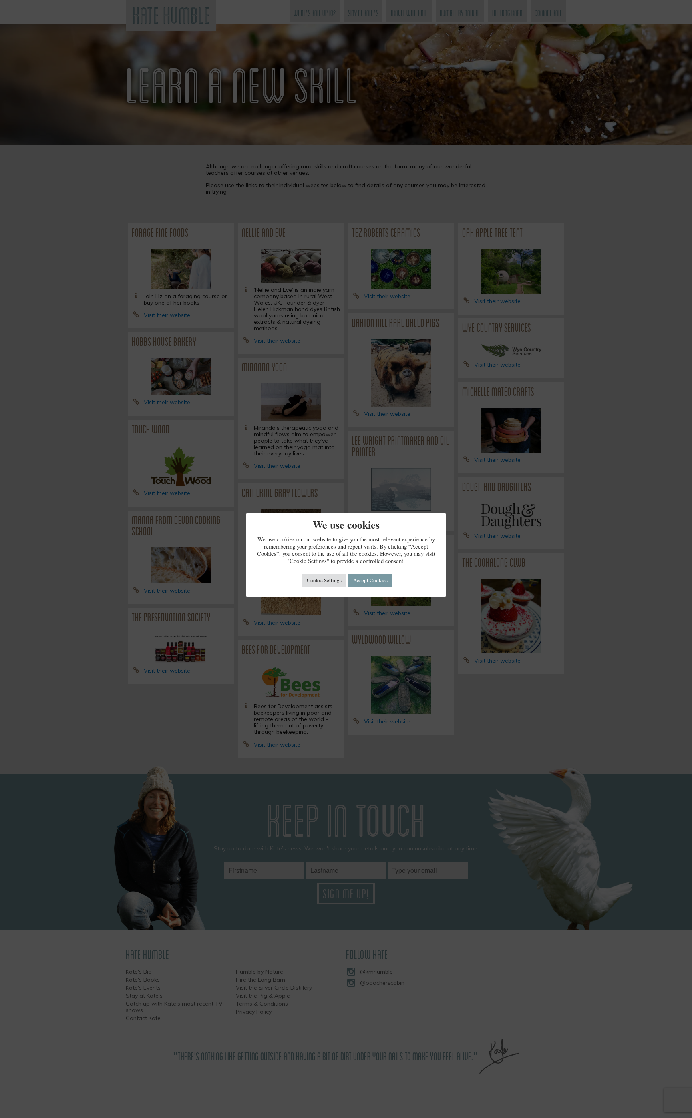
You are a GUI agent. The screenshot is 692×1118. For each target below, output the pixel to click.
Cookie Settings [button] (324, 580)
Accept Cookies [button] (370, 580)
